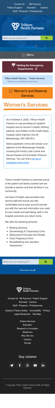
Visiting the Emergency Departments (29, 67)
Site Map (37, 313)
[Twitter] (11, 365)
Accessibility (35, 310)
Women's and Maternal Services (30, 93)
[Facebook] (19, 365)
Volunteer (31, 7)
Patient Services (37, 78)
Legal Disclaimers (22, 313)
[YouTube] (35, 365)
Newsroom (28, 331)
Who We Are (27, 335)
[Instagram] (27, 365)
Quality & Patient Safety (16, 310)
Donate (27, 342)
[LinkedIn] (42, 365)
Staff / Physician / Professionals (27, 11)
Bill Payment (35, 3)
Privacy (46, 310)
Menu (30, 54)
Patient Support (14, 7)
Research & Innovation (27, 328)
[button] (27, 270)
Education (27, 324)
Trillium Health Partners (15, 78)
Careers (44, 7)
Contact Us (19, 3)
